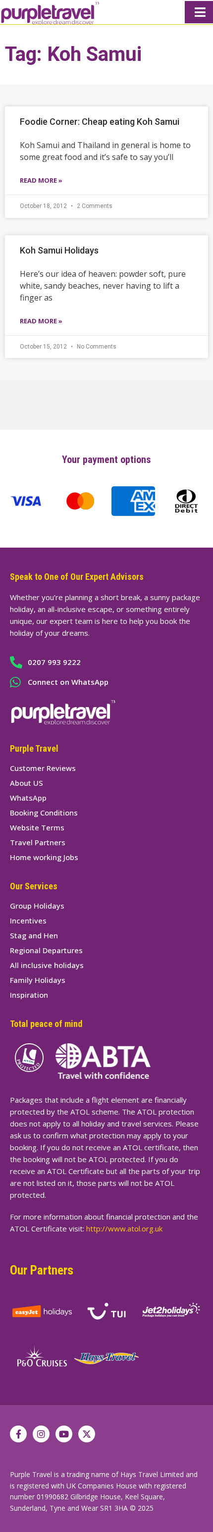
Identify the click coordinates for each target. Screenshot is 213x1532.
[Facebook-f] (18, 1434)
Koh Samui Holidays (59, 250)
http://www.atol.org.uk (124, 1228)
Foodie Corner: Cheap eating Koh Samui (99, 121)
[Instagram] (41, 1434)
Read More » (41, 180)
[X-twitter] (86, 1434)
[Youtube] (63, 1434)
